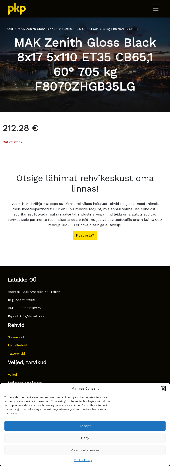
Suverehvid (16, 337)
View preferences (85, 450)
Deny (85, 438)
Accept (85, 426)
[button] (163, 388)
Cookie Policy (83, 460)
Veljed (12, 374)
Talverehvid (16, 353)
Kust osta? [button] (85, 235)
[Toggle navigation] (156, 8)
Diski (9, 29)
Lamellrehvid (17, 345)
